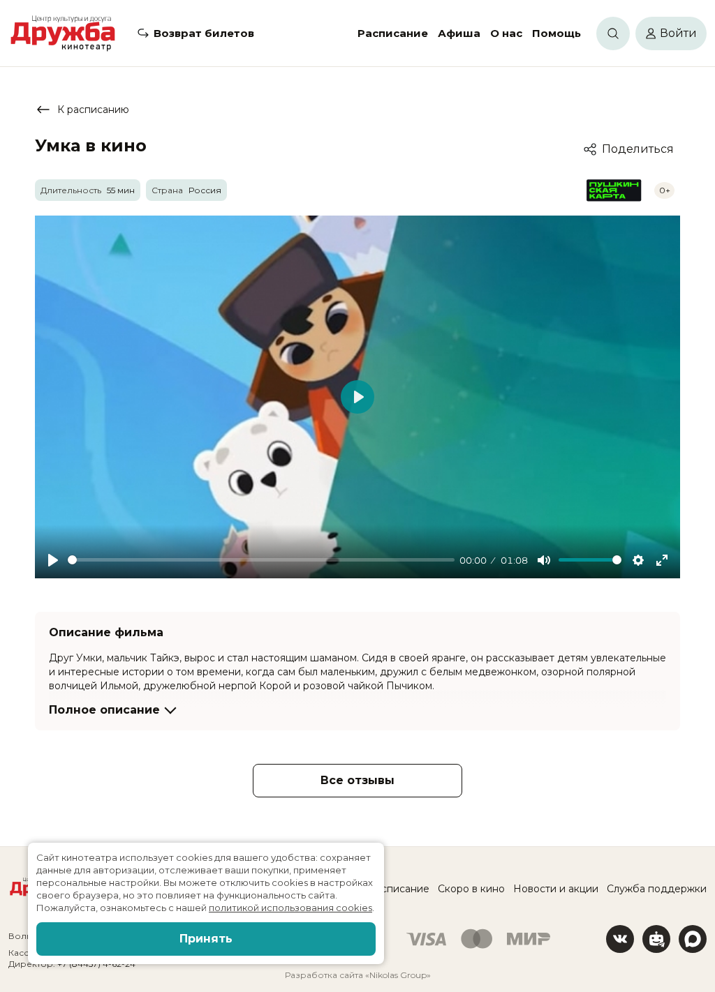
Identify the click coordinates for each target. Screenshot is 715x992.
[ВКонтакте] (620, 939)
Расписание (393, 33)
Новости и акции (555, 888)
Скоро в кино (471, 888)
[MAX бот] (693, 939)
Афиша (459, 33)
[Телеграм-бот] (656, 939)
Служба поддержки (657, 888)
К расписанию (93, 109)
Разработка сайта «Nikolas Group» (358, 975)
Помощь (556, 33)
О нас (506, 33)
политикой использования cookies (290, 907)
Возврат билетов (204, 33)
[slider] (261, 559)
